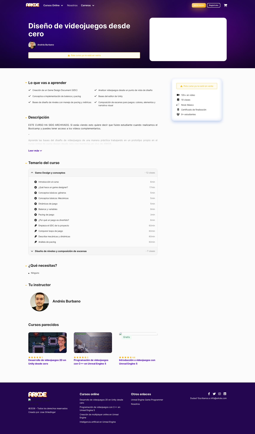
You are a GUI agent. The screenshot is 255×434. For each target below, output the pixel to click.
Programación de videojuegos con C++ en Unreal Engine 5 (91, 362)
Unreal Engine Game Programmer (147, 399)
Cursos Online (51, 5)
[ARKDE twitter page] (214, 393)
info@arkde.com (219, 398)
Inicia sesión (199, 5)
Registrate (213, 5)
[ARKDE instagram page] (219, 393)
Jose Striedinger (48, 412)
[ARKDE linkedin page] (225, 393)
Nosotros (72, 5)
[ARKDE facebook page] (209, 393)
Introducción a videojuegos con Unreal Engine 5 (137, 362)
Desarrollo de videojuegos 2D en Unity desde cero (47, 362)
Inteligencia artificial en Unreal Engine (98, 422)
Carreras (86, 5)
